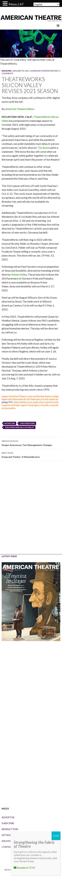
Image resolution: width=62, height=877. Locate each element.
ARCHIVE (7, 841)
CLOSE (56, 835)
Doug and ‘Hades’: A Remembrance (21, 455)
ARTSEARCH (9, 835)
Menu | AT (16, 4)
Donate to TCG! (25, 867)
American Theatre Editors (44, 70)
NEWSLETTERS (10, 829)
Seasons (6, 70)
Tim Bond (43, 147)
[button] (6, 3)
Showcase (9, 423)
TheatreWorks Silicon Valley (19, 427)
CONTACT (7, 846)
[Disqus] (31, 510)
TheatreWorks (27, 423)
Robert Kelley (19, 274)
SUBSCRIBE (8, 823)
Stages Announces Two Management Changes (27, 443)
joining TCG (7, 402)
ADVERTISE (8, 817)
